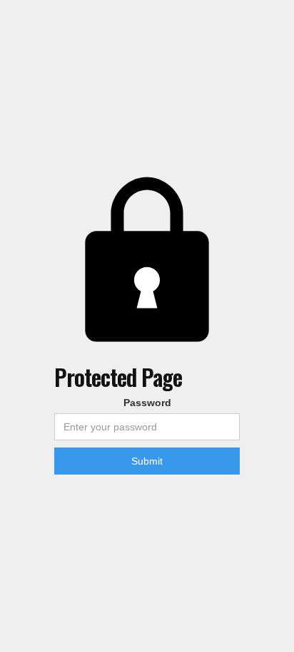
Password (147, 402)
